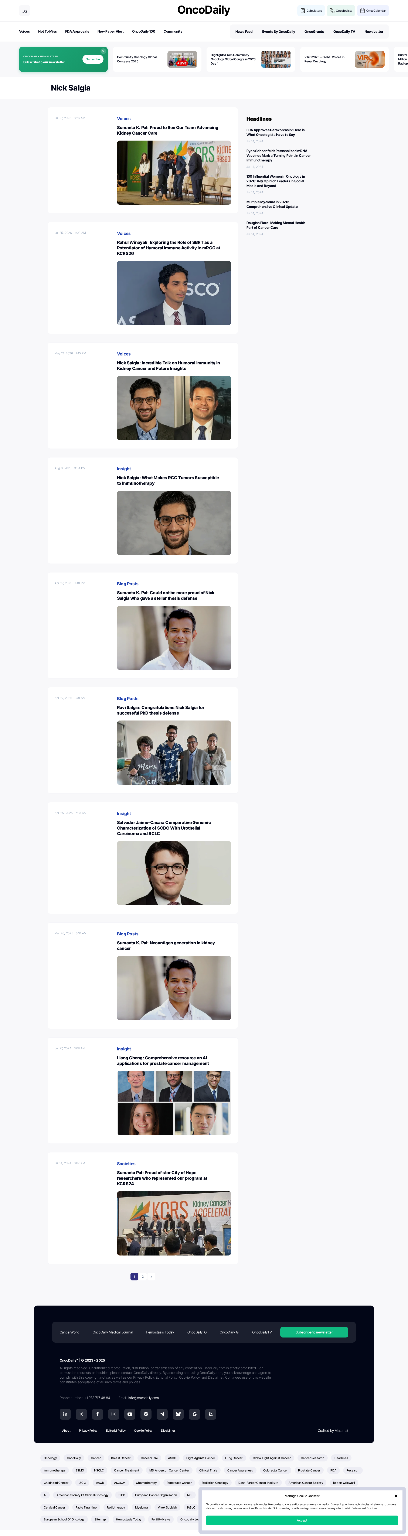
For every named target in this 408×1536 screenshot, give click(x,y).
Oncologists (344, 10)
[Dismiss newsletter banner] (103, 51)
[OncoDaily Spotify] (146, 1414)
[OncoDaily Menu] (24, 10)
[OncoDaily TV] (129, 1414)
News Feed (244, 31)
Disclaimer (168, 1430)
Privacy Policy (88, 1430)
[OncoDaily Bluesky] (178, 1414)
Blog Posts (128, 583)
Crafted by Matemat (333, 1430)
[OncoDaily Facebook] (97, 1414)
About (66, 1430)
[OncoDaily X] (81, 1414)
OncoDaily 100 (143, 31)
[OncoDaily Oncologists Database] (332, 10)
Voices (24, 31)
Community (173, 31)
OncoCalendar (376, 10)
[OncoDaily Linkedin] (65, 1414)
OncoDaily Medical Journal (113, 1332)
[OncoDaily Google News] (194, 1414)
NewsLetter (374, 31)
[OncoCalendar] (362, 10)
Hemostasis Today (160, 1332)
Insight (124, 468)
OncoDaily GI (229, 1332)
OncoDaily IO (197, 1332)
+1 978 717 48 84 (97, 1398)
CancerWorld (69, 1332)
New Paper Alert (111, 31)
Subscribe (93, 59)
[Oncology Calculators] (302, 10)
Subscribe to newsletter (314, 1332)
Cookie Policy (143, 1430)
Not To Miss (47, 31)
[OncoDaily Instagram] (113, 1414)
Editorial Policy (116, 1430)
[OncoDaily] (204, 10)
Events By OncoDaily (278, 31)
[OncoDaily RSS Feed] (210, 1414)
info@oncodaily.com (143, 1398)
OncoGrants (314, 31)
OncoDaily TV (344, 31)
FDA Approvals (77, 31)
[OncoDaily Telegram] (162, 1414)
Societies (126, 1163)
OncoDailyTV (262, 1332)
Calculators (314, 10)
